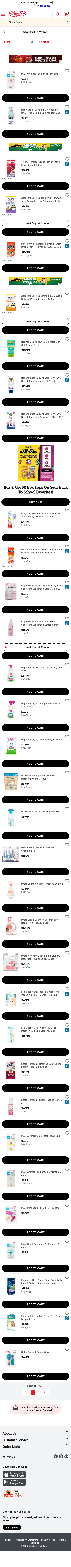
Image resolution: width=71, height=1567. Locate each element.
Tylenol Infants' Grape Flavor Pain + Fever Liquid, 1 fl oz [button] (40, 164)
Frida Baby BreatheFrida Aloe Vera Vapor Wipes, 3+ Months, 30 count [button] (40, 993)
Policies (8, 1540)
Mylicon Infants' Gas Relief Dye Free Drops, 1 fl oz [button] (41, 1318)
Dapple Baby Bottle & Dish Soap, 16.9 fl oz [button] (41, 669)
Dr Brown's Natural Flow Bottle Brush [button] (41, 811)
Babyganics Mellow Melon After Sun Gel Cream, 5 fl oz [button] (40, 344)
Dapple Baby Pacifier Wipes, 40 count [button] (41, 739)
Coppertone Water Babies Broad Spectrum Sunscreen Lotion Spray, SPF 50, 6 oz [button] (40, 623)
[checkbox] (67, 71)
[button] (57, 14)
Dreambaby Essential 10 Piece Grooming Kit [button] (37, 849)
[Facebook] (56, 1457)
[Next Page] (45, 1392)
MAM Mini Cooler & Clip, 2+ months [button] (40, 1208)
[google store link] (14, 1484)
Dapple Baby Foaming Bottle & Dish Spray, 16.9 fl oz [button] (40, 705)
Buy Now (35, 502)
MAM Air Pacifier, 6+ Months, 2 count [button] (41, 1136)
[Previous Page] (26, 1392)
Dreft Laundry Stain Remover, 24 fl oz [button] (42, 883)
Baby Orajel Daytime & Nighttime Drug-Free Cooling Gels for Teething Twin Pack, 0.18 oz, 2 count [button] (40, 111)
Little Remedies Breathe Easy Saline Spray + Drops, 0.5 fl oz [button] (41, 1066)
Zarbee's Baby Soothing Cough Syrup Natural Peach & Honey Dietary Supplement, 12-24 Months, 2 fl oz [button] (41, 298)
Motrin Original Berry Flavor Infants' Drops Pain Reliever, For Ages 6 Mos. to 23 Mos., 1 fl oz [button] (41, 246)
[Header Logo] (18, 14)
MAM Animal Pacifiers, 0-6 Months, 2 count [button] (41, 1174)
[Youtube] (66, 1457)
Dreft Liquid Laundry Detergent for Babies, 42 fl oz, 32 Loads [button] (40, 921)
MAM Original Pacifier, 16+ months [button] (39, 73)
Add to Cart (36, 98)
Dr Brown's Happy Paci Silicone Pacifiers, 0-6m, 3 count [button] (38, 777)
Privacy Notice (48, 1540)
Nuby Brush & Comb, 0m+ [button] (35, 1352)
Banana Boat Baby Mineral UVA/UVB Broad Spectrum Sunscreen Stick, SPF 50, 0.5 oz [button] (42, 416)
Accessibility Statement (27, 1540)
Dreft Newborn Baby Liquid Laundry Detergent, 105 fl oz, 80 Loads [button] (40, 957)
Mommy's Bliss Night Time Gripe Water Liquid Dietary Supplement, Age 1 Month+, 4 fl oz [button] (42, 1282)
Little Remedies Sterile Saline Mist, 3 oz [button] (41, 1102)
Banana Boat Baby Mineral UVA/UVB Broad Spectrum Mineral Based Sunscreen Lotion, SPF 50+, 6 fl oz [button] (41, 380)
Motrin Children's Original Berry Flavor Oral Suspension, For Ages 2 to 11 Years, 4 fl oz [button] (42, 551)
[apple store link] (14, 1477)
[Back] (4, 32)
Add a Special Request (39, 1410)
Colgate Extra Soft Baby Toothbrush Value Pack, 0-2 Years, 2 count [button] (41, 515)
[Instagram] (61, 1457)
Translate (45, 5)
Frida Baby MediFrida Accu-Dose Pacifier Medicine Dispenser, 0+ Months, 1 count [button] (38, 1030)
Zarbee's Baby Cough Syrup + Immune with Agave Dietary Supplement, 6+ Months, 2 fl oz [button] (42, 200)
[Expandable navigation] (3, 14)
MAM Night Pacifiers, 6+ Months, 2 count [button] (40, 1246)
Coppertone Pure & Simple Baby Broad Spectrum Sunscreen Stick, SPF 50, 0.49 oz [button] (42, 587)
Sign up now (11, 1527)
